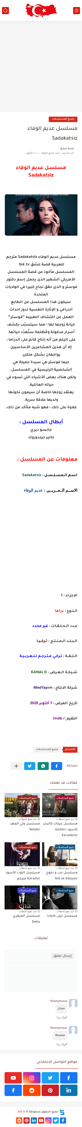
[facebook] (68, 1077)
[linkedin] (68, 1090)
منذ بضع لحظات (65, 819)
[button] (56, 766)
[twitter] (50, 1077)
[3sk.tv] (41, 10)
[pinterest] (50, 1090)
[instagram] (31, 1077)
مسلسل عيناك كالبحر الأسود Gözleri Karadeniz (60, 829)
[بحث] (5, 10)
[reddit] (31, 1090)
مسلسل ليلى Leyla (62, 916)
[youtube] (13, 1077)
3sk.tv (21, 1112)
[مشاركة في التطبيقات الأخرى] (16, 766)
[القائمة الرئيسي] (76, 10)
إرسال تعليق (63, 956)
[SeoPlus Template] (62, 1112)
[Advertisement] (41, 67)
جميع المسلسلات (63, 119)
